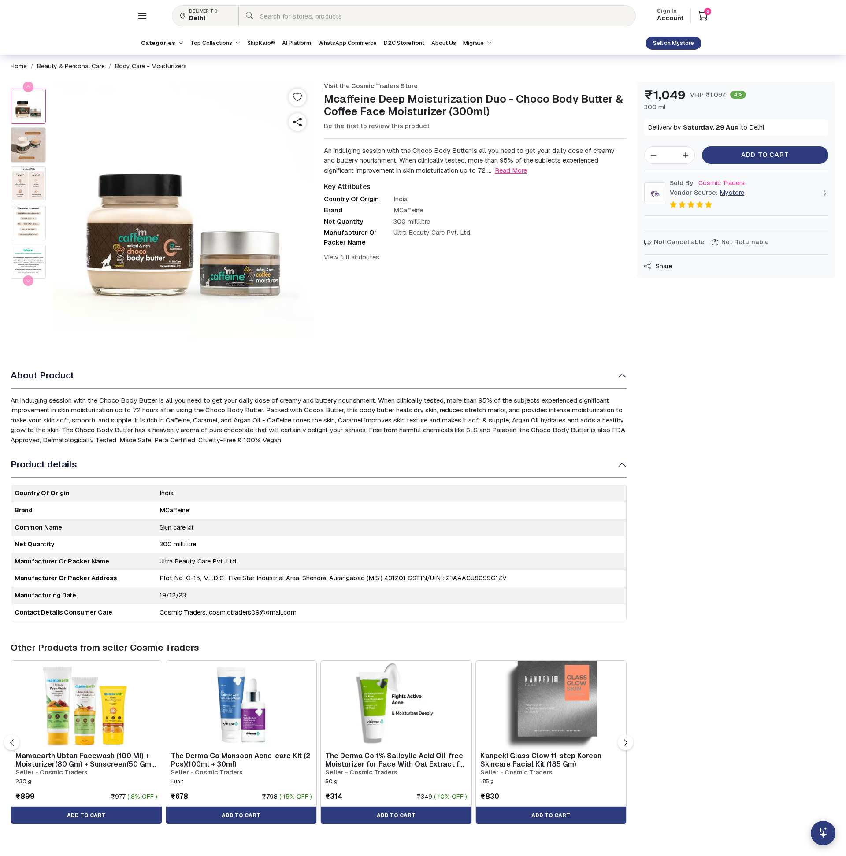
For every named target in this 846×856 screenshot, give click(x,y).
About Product (42, 375)
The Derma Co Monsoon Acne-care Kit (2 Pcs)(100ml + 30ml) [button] (240, 760)
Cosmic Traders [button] (707, 183)
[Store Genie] (823, 833)
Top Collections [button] (212, 43)
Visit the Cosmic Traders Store (371, 86)
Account (670, 15)
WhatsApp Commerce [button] (347, 43)
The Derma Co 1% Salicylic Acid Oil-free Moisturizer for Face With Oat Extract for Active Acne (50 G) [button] (396, 760)
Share (663, 266)
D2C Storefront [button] (404, 43)
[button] (142, 16)
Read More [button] (511, 170)
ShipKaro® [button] (261, 43)
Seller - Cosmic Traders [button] (51, 772)
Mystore (732, 192)
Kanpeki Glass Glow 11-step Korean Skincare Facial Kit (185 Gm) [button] (540, 760)
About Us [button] (443, 43)
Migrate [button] (474, 43)
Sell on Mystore (673, 43)
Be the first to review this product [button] (377, 126)
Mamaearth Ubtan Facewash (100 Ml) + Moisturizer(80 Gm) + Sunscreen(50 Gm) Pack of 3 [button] (84, 760)
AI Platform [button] (296, 43)
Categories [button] (159, 43)
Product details (44, 464)
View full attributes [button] (351, 257)
